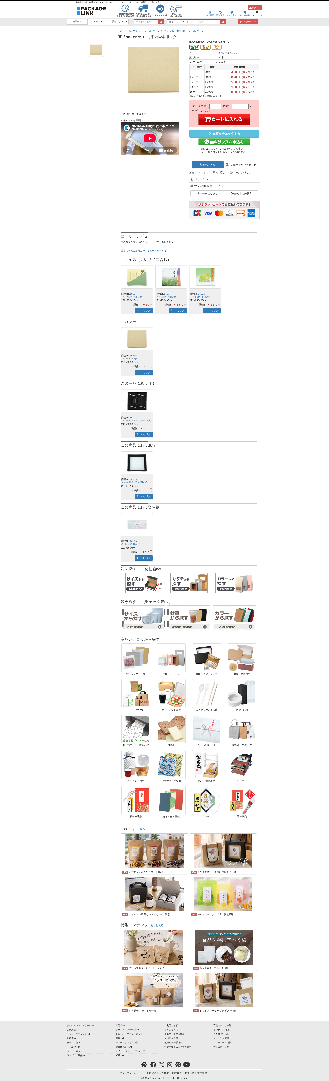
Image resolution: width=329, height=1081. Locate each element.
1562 (132, 293)
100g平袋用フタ (129, 358)
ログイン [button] (256, 8)
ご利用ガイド (171, 1025)
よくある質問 (171, 1030)
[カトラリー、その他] (206, 693)
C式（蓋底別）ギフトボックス (186, 30)
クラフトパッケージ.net (127, 1030)
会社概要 (164, 1073)
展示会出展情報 (221, 1038)
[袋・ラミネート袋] (135, 657)
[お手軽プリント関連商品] (135, 729)
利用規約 (151, 1073)
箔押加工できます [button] (136, 114)
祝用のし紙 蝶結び (130, 544)
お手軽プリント (117, 21)
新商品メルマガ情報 (174, 1034)
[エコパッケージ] (135, 693)
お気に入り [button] (209, 164)
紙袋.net (120, 1055)
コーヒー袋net (74, 1051)
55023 (133, 479)
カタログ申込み (221, 1034)
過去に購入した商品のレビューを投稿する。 (145, 250)
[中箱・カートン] (171, 657)
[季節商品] (242, 800)
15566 (133, 355)
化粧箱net (72, 1038)
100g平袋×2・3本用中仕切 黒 (136, 420)
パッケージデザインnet (78, 1034)
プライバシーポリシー (132, 1073)
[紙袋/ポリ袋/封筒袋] (242, 729)
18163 (133, 541)
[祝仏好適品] (135, 800)
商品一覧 (77, 21)
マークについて (209, 193)
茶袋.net (120, 1038)
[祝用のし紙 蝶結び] (137, 524)
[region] (189, 30)
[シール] (206, 800)
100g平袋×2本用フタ (131, 297)
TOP (120, 30)
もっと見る (138, 829)
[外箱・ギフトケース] (206, 657)
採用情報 (202, 1073)
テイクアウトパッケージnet (80, 1025)
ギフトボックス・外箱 (154, 30)
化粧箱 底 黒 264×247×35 (134, 482)
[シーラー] (242, 764)
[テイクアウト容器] (171, 693)
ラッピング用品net (76, 1055)
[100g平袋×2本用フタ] (137, 277)
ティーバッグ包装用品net (128, 1042)
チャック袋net (74, 1042)
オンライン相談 (221, 1030)
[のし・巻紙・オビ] (206, 729)
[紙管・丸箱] (242, 693)
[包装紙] (171, 729)
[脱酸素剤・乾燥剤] (171, 764)
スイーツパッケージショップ (130, 1051)
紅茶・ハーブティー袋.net (129, 1034)
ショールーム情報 (222, 1042)
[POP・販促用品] (206, 764)
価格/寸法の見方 (242, 193)
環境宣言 (177, 1073)
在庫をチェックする (226, 133)
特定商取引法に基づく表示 (177, 1047)
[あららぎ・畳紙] (171, 800)
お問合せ (189, 1073)
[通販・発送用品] (242, 657)
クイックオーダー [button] (248, 22)
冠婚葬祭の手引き (173, 1042)
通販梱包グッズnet (125, 1047)
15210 (201, 293)
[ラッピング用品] (135, 764)
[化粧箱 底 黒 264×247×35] (137, 462)
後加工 (97, 21)
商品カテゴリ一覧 (222, 1025)
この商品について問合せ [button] (242, 164)
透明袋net (120, 1025)
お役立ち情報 (171, 1038)
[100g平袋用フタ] (137, 339)
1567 (166, 293)
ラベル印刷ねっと (76, 1047)
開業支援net (73, 1030)
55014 (133, 417)
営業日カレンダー (222, 1047)
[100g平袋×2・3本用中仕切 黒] (137, 401)
